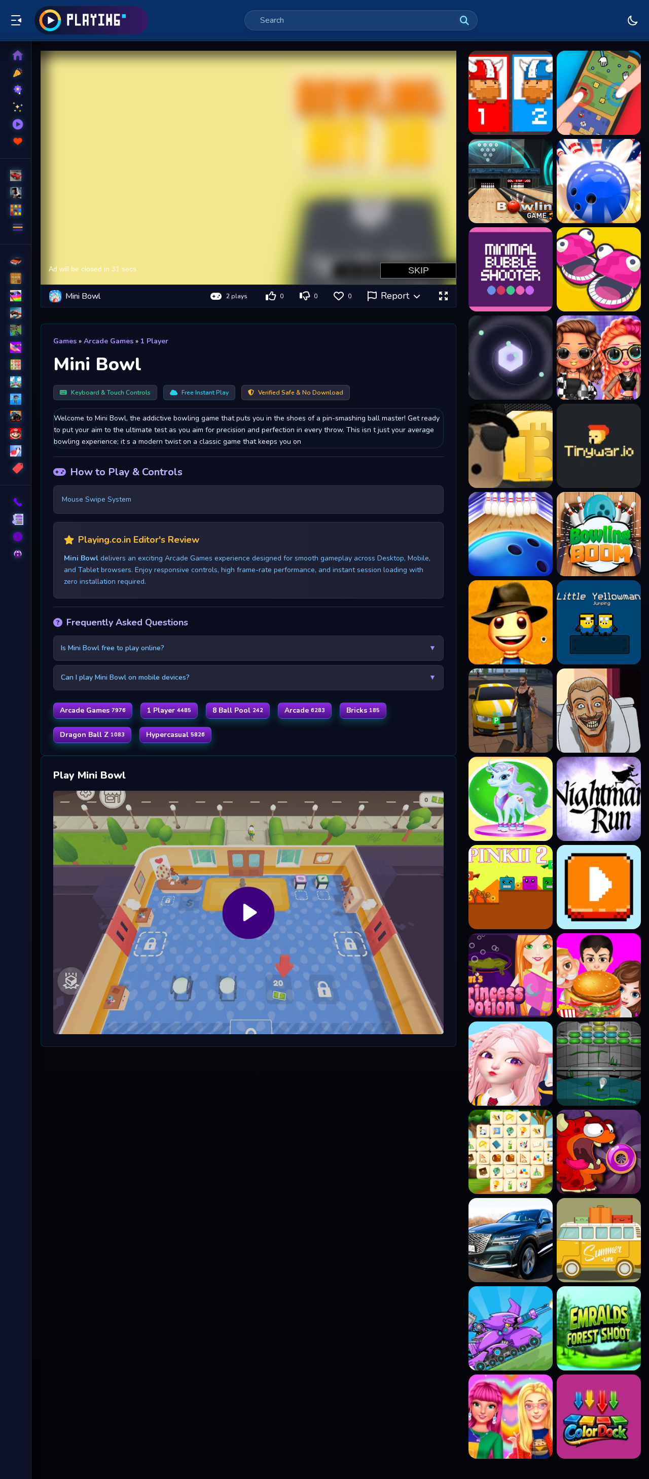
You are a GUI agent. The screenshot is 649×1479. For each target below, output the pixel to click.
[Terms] (15, 519)
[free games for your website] (15, 313)
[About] (15, 536)
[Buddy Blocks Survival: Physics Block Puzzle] (510, 622)
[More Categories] (15, 227)
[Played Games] (15, 124)
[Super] (15, 433)
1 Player (154, 341)
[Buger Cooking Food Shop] (599, 975)
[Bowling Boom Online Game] (599, 534)
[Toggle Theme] (633, 20)
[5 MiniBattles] (599, 269)
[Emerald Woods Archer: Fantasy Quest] (599, 1328)
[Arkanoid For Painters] (599, 1064)
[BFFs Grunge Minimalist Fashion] (599, 357)
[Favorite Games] (15, 141)
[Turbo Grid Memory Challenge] (599, 1240)
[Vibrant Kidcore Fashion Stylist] (510, 1417)
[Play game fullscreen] (443, 296)
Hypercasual (175, 735)
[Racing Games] (15, 175)
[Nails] (15, 347)
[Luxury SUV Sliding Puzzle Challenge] (510, 1240)
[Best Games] (15, 89)
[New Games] (15, 72)
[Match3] (15, 364)
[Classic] (15, 278)
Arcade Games (108, 341)
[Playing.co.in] (91, 20)
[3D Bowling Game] (599, 181)
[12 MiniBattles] (510, 93)
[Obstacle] (15, 451)
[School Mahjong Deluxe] (510, 1152)
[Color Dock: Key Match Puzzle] (599, 1417)
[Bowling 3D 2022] (510, 534)
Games (65, 341)
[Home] (15, 55)
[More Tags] (15, 468)
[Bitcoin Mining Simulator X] (510, 446)
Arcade (304, 710)
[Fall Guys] (15, 399)
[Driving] (15, 261)
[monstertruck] (15, 416)
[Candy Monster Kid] (599, 1152)
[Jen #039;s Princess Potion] (510, 975)
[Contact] (15, 502)
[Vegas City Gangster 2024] (510, 710)
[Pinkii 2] (510, 887)
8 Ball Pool (237, 710)
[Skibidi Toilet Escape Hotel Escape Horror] (599, 710)
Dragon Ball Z (92, 735)
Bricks (363, 710)
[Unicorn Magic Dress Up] (510, 799)
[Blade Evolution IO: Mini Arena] (599, 446)
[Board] (15, 382)
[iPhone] (15, 295)
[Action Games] (15, 192)
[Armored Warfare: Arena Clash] (510, 1328)
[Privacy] (15, 553)
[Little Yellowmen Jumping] (599, 622)
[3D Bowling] (510, 181)
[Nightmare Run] (599, 799)
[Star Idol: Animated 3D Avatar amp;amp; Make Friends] (510, 1064)
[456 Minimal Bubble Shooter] (510, 269)
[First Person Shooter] (15, 330)
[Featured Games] (15, 107)
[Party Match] (599, 887)
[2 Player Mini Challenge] (599, 93)
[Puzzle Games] (15, 210)
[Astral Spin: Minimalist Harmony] (510, 357)
